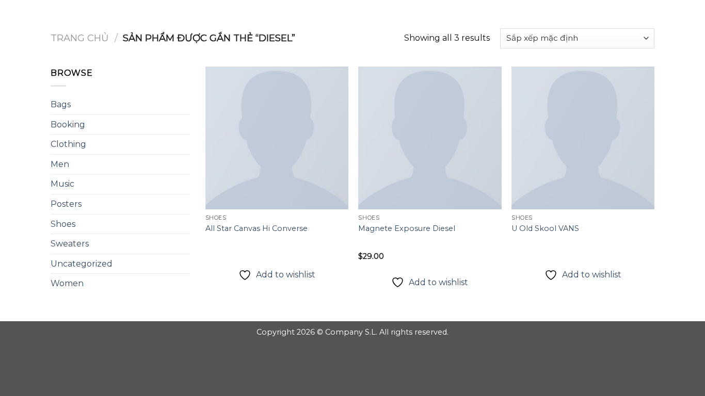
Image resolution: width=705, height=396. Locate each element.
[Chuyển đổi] (186, 144)
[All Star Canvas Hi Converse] (276, 138)
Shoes (63, 224)
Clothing (68, 144)
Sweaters (70, 244)
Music (62, 184)
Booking (68, 124)
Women (67, 283)
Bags (61, 104)
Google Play (352, 16)
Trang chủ (80, 38)
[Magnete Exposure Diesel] (429, 138)
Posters (66, 204)
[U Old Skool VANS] (582, 138)
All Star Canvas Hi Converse (256, 228)
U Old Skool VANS (545, 228)
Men (60, 164)
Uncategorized (82, 264)
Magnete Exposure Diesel (406, 228)
